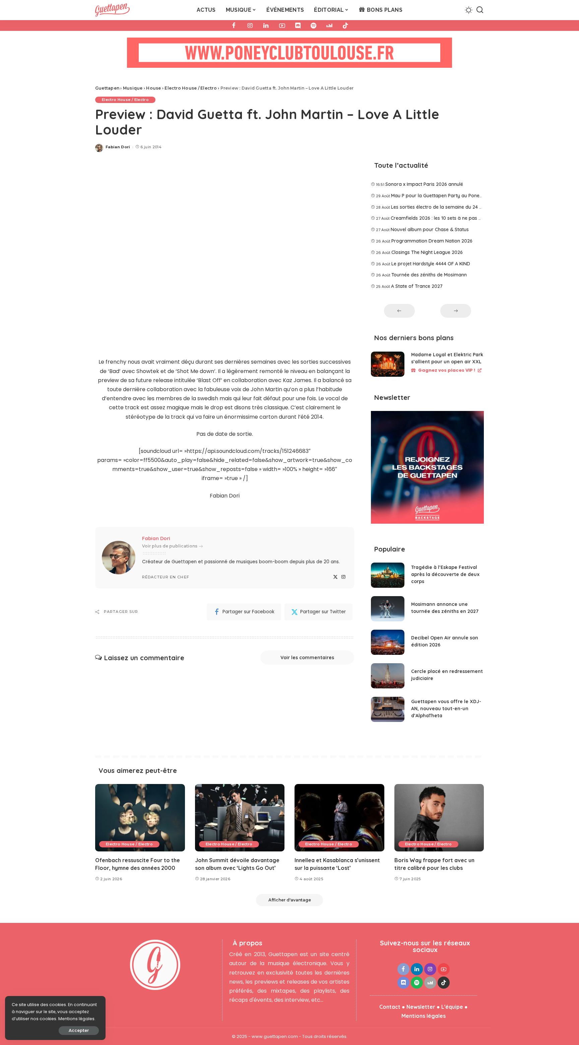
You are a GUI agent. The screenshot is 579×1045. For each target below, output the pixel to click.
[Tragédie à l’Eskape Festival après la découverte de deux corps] (387, 575)
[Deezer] (329, 25)
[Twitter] (335, 577)
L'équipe (452, 1006)
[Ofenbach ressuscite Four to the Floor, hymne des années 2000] (140, 817)
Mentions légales (423, 1015)
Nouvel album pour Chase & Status (430, 229)
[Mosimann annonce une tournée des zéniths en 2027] (387, 608)
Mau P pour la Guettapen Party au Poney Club (442, 196)
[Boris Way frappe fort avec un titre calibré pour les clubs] (439, 817)
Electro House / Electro (125, 99)
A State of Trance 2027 (417, 286)
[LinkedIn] (266, 25)
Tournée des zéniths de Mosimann (429, 275)
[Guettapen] (112, 10)
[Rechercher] (480, 10)
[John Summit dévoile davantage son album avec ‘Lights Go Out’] (240, 817)
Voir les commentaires (307, 658)
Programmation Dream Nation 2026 (431, 241)
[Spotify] (313, 25)
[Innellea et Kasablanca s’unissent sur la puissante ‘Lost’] (339, 817)
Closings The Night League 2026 (427, 252)
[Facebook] (234, 25)
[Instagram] (250, 25)
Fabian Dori (118, 147)
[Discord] (298, 25)
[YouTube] (282, 25)
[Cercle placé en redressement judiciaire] (387, 675)
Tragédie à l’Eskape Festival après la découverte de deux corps (445, 574)
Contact (389, 1006)
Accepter (79, 1030)
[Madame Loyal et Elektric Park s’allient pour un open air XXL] (387, 364)
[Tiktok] (345, 25)
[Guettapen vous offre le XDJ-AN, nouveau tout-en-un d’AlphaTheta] (387, 709)
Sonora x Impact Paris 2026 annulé (424, 184)
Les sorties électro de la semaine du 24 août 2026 (446, 207)
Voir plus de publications (169, 545)
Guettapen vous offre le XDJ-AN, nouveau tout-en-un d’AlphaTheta (446, 708)
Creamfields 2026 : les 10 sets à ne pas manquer (445, 218)
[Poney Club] (289, 55)
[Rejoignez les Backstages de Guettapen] (427, 470)
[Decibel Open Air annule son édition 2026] (387, 642)
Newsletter (420, 1006)
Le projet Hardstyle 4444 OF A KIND (430, 264)
